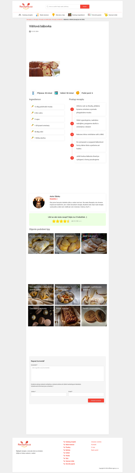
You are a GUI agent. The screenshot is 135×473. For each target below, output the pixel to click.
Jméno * (33, 391)
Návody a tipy (60, 15)
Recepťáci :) (53, 199)
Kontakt (93, 444)
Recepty (36, 19)
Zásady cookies (96, 442)
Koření (68, 453)
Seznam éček (113, 15)
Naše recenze (44, 15)
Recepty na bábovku (57, 19)
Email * (70, 391)
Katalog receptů (27, 15)
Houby (68, 455)
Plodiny (68, 447)
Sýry (67, 458)
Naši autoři (94, 450)
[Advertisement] (67, 46)
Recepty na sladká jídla (45, 19)
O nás (93, 447)
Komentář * (34, 365)
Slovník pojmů (96, 15)
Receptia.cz (30, 19)
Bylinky (68, 450)
